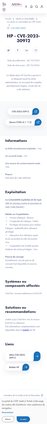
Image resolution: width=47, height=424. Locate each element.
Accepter (23, 419)
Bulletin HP (14, 367)
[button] (8, 50)
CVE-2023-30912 (20, 111)
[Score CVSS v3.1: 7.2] (20, 122)
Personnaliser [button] (7, 412)
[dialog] (23, 411)
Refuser (8, 419)
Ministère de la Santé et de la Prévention (22, 395)
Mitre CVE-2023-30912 (17, 356)
